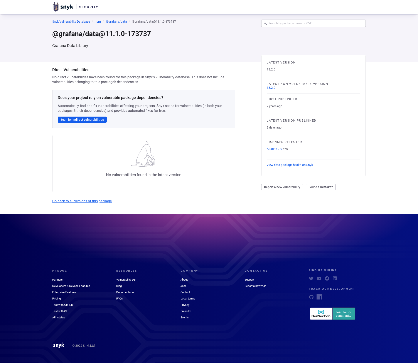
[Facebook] (327, 280)
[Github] (311, 298)
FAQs (119, 298)
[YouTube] (319, 280)
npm (98, 21)
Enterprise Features (64, 292)
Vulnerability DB (126, 279)
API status (58, 317)
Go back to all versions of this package (82, 201)
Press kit (185, 311)
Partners (57, 279)
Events (184, 317)
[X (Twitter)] (311, 280)
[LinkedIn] (334, 280)
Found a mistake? (320, 187)
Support (249, 279)
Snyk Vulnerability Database (71, 21)
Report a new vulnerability (282, 187)
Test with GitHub (62, 304)
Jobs (183, 286)
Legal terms (187, 298)
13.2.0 (271, 87)
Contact (185, 292)
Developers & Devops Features (71, 286)
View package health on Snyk (290, 165)
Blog (119, 286)
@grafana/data (116, 21)
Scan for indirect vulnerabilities (82, 119)
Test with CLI (60, 311)
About (184, 279)
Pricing (56, 298)
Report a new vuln (255, 286)
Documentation (125, 292)
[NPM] (319, 298)
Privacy (184, 304)
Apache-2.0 (274, 149)
